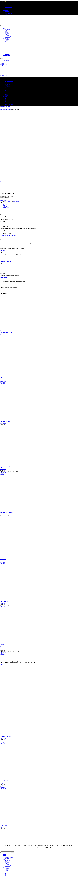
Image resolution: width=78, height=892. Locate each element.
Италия (17, 201)
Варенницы (7, 29)
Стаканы (6, 40)
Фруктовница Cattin (5, 377)
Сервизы (4, 45)
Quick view (2, 338)
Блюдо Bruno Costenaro (6, 780)
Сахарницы (7, 53)
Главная (2, 109)
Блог (6, 8)
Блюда (6, 49)
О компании (7, 6)
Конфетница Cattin (4, 144)
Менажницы (7, 33)
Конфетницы (7, 31)
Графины (7, 39)
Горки (6, 30)
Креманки (5, 42)
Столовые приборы (6, 55)
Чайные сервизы (8, 47)
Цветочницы (7, 37)
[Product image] (17, 733)
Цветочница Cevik (5, 601)
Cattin (14, 201)
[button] (2, 427)
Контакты (7, 5)
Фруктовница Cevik (5, 421)
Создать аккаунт (3, 889)
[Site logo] (5, 74)
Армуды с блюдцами (5, 736)
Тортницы (7, 35)
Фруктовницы (8, 36)
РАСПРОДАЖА (6, 60)
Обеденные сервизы (9, 46)
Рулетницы (7, 34)
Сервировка (5, 48)
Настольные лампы (6, 43)
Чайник (4, 56)
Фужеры (6, 41)
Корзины (7, 32)
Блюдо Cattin (3, 825)
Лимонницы (7, 50)
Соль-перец (7, 54)
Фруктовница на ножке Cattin (7, 512)
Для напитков (5, 38)
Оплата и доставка (8, 7)
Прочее (4, 44)
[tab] (40, 204)
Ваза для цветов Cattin (6, 332)
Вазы (4, 28)
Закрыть (2, 883)
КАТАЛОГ (2, 664)
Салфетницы (7, 99)
